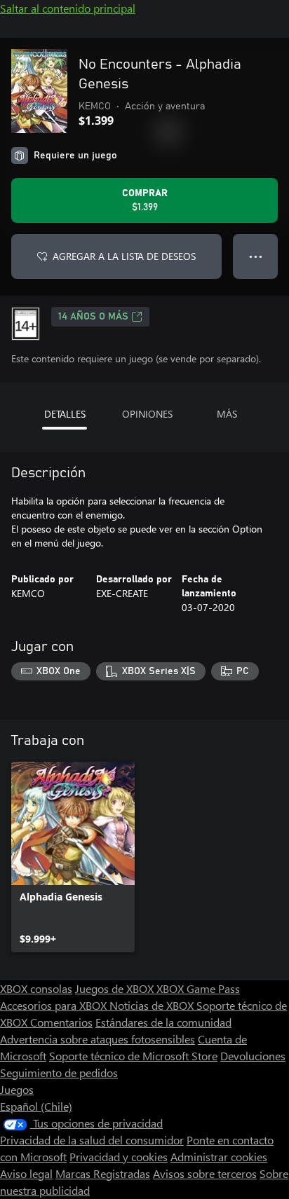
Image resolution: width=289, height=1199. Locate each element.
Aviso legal (26, 1173)
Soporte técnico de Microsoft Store (133, 1055)
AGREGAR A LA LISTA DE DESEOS (124, 256)
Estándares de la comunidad (163, 1022)
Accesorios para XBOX (54, 1005)
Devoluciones (252, 1055)
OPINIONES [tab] (147, 413)
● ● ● (255, 256)
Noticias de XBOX (152, 1005)
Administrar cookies (218, 1156)
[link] (73, 857)
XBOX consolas (36, 988)
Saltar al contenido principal (67, 8)
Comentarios (61, 1022)
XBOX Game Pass (198, 988)
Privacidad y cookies (118, 1156)
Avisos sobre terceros (205, 1173)
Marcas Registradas (102, 1173)
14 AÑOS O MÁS (93, 317)
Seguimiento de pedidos (59, 1072)
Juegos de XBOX (115, 988)
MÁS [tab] (227, 413)
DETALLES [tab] (65, 413)
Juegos (17, 1089)
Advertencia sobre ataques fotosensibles (97, 1039)
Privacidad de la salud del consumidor (92, 1139)
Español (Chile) (36, 1106)
